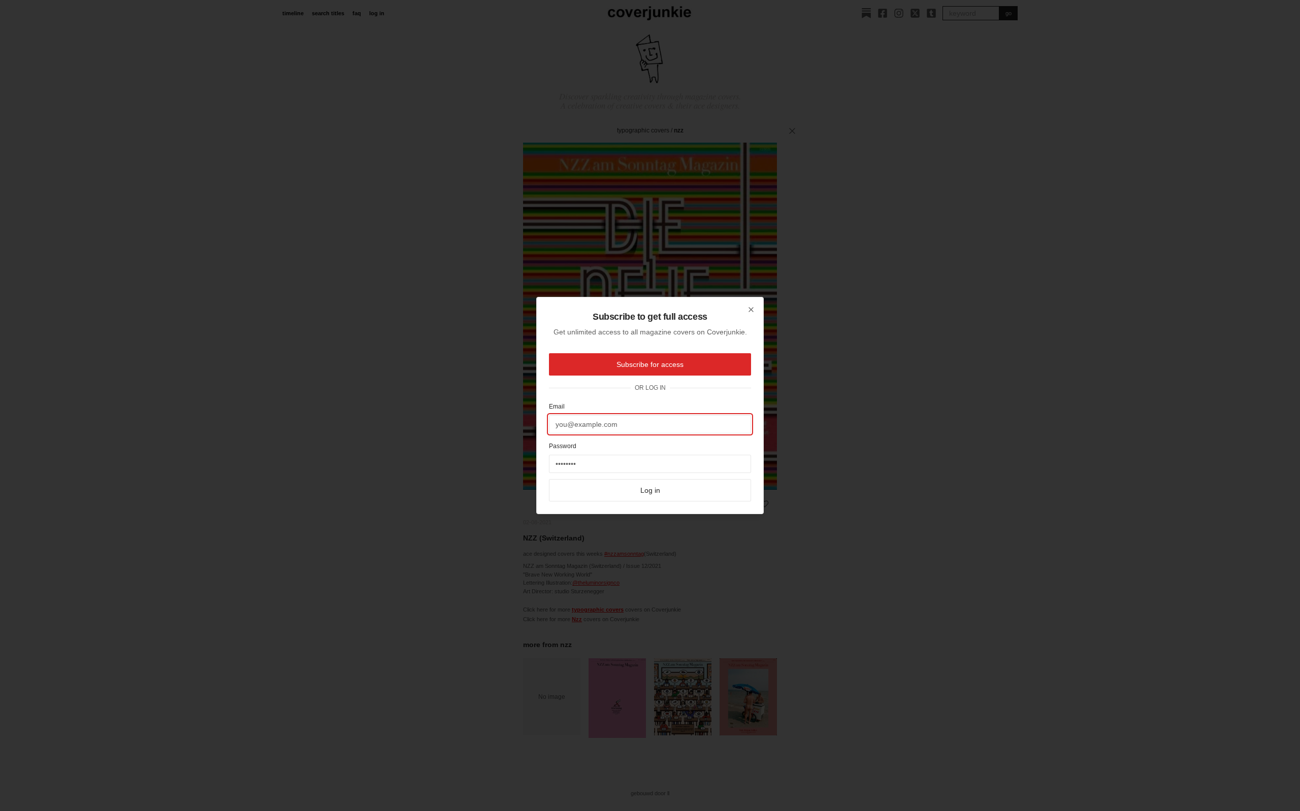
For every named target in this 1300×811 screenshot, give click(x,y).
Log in (650, 490)
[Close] (751, 310)
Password (562, 446)
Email (557, 406)
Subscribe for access (650, 364)
